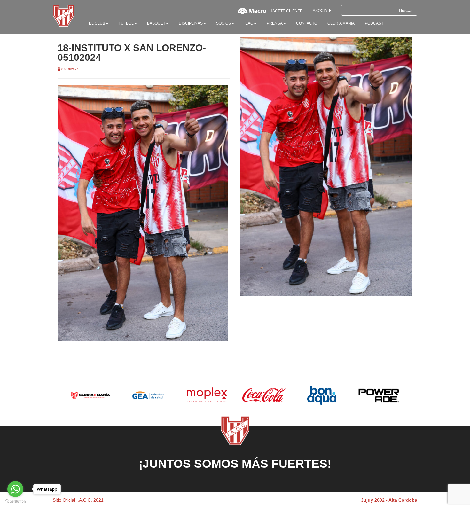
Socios (223, 23)
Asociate (322, 10)
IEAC (248, 23)
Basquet (156, 23)
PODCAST (374, 23)
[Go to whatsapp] (15, 489)
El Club (97, 23)
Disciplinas (191, 23)
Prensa (275, 23)
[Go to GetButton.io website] (15, 501)
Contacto (306, 23)
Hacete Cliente (286, 11)
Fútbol (126, 23)
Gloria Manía (341, 23)
